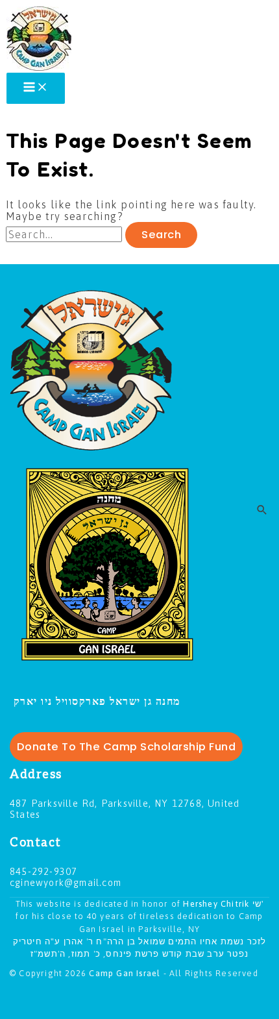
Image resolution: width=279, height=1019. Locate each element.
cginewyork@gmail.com (65, 882)
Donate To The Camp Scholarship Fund (126, 746)
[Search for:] (65, 234)
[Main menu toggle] (35, 88)
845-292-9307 (43, 871)
